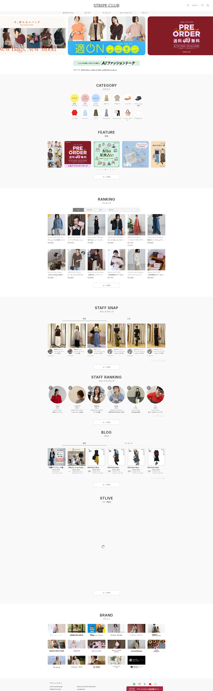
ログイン (195, 5)
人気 (128, 319)
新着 (84, 319)
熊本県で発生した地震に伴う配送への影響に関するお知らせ (99, 70)
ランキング (106, 13)
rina (95, 349)
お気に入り (202, 5)
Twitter (145, 684)
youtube (150, 684)
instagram (139, 684)
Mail (155, 684)
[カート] (207, 5)
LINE (134, 684)
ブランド (145, 13)
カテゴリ (87, 13)
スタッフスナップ (125, 13)
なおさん (116, 349)
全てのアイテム (68, 13)
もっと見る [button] (106, 177)
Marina (56, 349)
